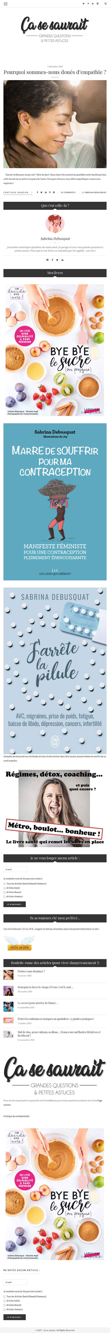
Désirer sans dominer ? (31, 971)
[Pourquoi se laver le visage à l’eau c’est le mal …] (8, 991)
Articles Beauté (13, 892)
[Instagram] (97, 3)
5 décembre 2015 (55, 66)
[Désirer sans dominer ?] (8, 975)
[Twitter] (83, 3)
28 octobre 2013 (25, 991)
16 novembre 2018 (26, 1040)
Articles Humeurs (14, 896)
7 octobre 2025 (25, 1023)
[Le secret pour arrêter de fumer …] (8, 1007)
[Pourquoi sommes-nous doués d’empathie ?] (55, 124)
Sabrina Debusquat (96, 192)
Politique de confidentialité (16, 1116)
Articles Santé (13, 888)
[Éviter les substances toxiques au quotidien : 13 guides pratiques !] (8, 1020)
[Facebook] (88, 3)
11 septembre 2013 (26, 1007)
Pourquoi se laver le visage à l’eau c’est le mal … (45, 987)
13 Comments (68, 192)
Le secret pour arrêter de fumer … (38, 1003)
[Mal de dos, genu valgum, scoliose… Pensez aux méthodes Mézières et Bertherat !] (8, 1034)
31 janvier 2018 (24, 975)
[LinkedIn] (93, 3)
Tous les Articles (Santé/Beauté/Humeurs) (26, 883)
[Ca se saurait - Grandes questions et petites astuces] (55, 29)
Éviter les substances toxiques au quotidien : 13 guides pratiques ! (56, 1019)
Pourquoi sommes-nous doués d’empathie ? (55, 71)
